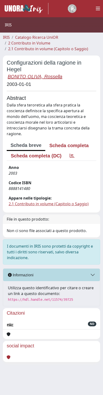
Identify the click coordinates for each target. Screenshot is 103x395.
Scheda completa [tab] (69, 145)
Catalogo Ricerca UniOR (36, 37)
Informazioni (23, 275)
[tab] (72, 156)
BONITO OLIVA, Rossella (35, 76)
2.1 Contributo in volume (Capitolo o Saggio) (48, 48)
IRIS (6, 37)
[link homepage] (25, 8)
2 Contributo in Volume (29, 43)
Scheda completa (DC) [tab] (36, 155)
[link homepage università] (72, 8)
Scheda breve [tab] (26, 145)
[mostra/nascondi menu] (98, 8)
